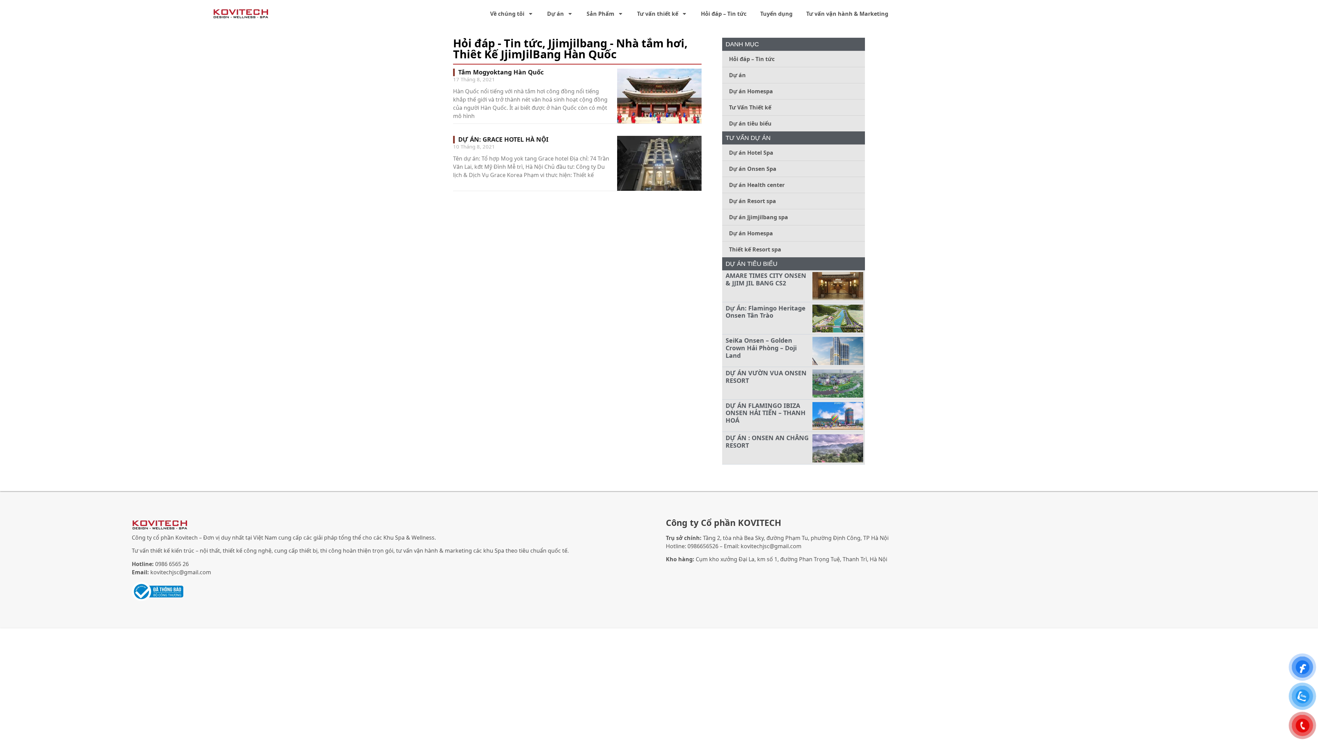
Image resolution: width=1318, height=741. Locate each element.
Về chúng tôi (507, 13)
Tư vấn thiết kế (657, 13)
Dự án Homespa (751, 91)
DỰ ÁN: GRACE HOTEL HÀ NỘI (503, 139)
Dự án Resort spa (752, 201)
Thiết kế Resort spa (755, 249)
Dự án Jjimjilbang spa (758, 217)
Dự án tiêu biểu (750, 123)
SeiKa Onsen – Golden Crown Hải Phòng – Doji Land (761, 347)
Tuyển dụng (776, 13)
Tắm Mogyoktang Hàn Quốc (501, 72)
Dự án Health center (757, 185)
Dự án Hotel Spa (751, 152)
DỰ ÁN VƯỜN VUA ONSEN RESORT (766, 377)
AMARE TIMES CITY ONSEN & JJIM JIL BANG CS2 (766, 279)
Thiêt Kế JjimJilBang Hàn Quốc (534, 54)
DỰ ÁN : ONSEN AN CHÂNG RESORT (767, 441)
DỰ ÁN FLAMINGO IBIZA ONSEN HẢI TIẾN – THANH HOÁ (766, 412)
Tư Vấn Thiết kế (750, 107)
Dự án (555, 13)
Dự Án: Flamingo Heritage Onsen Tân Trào (766, 312)
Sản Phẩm (600, 13)
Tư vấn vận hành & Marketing (847, 13)
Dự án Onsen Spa (752, 169)
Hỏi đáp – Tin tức (724, 13)
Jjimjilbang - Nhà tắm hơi (616, 43)
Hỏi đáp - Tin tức (497, 43)
